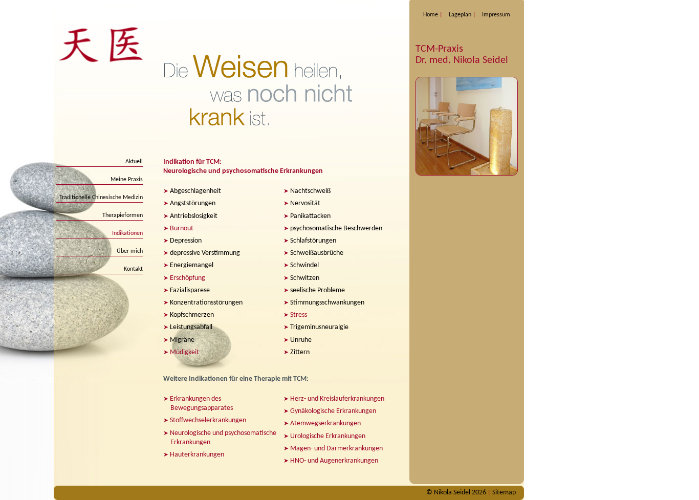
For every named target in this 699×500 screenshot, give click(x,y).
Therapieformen (122, 215)
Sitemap (504, 492)
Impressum (496, 15)
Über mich (130, 251)
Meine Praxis (127, 180)
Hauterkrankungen (197, 455)
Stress (298, 315)
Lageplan (460, 15)
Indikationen (127, 233)
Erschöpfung (187, 278)
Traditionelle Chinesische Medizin (101, 197)
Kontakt (133, 269)
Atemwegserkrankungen (325, 423)
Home (430, 15)
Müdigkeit (184, 352)
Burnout (181, 228)
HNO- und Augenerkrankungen (334, 461)
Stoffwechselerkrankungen (208, 420)
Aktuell (134, 162)
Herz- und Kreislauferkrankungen (337, 399)
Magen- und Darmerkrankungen (336, 448)
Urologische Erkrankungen (327, 436)
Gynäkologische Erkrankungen (333, 411)
